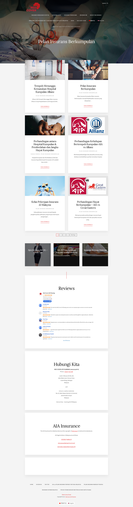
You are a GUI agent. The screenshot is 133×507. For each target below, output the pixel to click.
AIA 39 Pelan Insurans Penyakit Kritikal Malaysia (66, 251)
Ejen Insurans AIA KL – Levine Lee (37, 251)
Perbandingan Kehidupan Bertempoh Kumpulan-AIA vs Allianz (88, 144)
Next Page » (73, 235)
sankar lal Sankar (47, 326)
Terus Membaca (45, 107)
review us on (46, 301)
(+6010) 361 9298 (68, 371)
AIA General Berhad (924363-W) (66, 443)
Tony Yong (45, 319)
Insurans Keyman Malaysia (95, 250)
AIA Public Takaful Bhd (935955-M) (66, 446)
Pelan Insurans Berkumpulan (45, 95)
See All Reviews (66, 340)
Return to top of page (66, 494)
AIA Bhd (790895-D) (66, 439)
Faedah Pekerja (35, 154)
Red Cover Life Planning (49, 293)
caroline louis (46, 304)
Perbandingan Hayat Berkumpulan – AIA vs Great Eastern (88, 204)
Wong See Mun (46, 311)
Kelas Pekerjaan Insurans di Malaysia (44, 203)
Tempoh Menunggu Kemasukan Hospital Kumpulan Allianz (45, 88)
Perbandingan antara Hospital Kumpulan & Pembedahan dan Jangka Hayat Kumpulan (45, 146)
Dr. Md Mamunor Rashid (48, 334)
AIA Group (75, 431)
